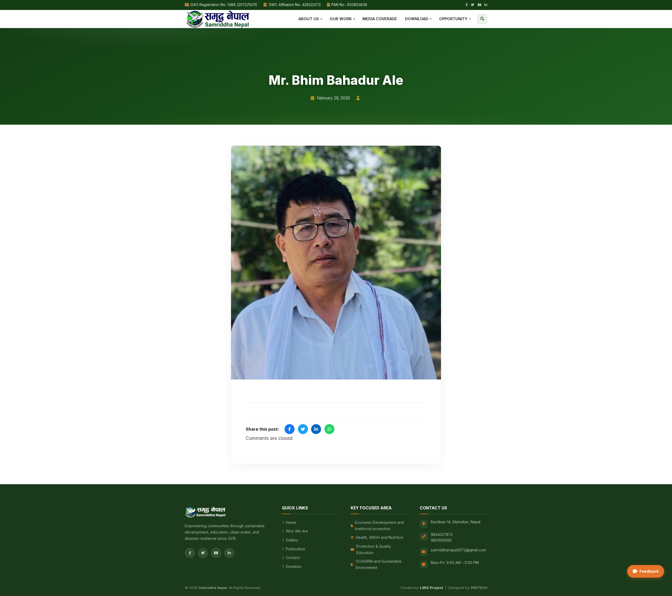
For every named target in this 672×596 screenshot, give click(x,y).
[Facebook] (467, 5)
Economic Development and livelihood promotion (379, 525)
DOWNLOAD (416, 19)
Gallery (292, 540)
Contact (293, 557)
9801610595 (441, 540)
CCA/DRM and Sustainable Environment (379, 564)
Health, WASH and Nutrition (379, 537)
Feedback (649, 571)
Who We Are (297, 531)
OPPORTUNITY (453, 19)
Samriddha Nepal (213, 588)
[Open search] (482, 19)
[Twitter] (472, 5)
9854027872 (442, 534)
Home (291, 522)
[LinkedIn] (485, 5)
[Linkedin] (229, 553)
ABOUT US (308, 19)
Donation (294, 566)
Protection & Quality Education (373, 549)
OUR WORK (341, 19)
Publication (295, 549)
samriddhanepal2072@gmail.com (458, 550)
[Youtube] (216, 553)
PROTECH (479, 588)
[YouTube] (479, 5)
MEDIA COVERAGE (380, 19)
